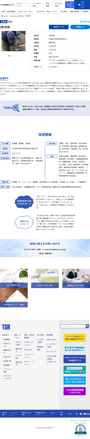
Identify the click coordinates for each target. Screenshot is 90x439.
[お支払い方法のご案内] (45, 278)
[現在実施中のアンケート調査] (14, 297)
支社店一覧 (7, 361)
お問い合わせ (51, 339)
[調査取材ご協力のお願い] (76, 278)
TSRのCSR (7, 357)
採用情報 (49, 335)
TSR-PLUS (40, 11)
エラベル (86, 21)
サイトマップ (51, 351)
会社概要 (7, 339)
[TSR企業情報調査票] (75, 391)
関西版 (78, 27)
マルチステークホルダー (7, 378)
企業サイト (57, 27)
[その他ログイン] (75, 359)
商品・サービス (52, 11)
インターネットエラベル (17, 16)
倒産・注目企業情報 (8, 11)
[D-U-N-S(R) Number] (75, 348)
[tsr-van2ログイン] (75, 337)
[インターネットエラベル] (75, 380)
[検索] (87, 326)
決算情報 (7, 365)
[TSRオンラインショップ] (75, 369)
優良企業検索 (74, 11)
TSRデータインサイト (25, 11)
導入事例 (64, 11)
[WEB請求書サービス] (14, 278)
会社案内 (85, 11)
